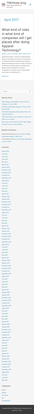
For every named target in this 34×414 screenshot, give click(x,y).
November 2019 (6, 268)
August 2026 (5, 151)
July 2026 (4, 154)
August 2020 (5, 244)
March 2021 (5, 225)
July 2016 (4, 375)
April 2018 (4, 319)
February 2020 (6, 260)
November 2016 (6, 364)
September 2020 (6, 241)
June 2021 (5, 217)
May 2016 (4, 380)
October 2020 (6, 239)
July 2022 (4, 183)
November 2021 (6, 204)
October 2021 (5, 207)
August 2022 (5, 180)
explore (4, 390)
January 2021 (5, 231)
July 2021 (4, 215)
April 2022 (4, 191)
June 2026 (5, 156)
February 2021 (6, 228)
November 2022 (6, 172)
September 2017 (6, 337)
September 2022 (6, 178)
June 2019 (5, 281)
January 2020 (6, 263)
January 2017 (5, 359)
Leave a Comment (12, 53)
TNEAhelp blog (16, 2)
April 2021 (4, 223)
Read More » (5, 76)
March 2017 (5, 353)
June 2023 (5, 159)
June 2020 (5, 249)
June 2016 (5, 377)
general (4, 53)
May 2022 (4, 188)
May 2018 (4, 316)
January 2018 (5, 327)
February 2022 (6, 196)
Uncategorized (6, 400)
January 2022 (6, 199)
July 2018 (4, 311)
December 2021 (6, 202)
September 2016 (6, 369)
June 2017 (5, 345)
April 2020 (5, 255)
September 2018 (6, 305)
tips (3, 398)
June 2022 (5, 186)
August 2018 (5, 308)
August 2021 (5, 212)
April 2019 (4, 287)
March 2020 (5, 257)
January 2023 (6, 167)
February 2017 (6, 356)
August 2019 (5, 276)
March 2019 (5, 289)
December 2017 (6, 329)
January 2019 (6, 295)
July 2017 (4, 343)
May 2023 (5, 162)
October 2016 (6, 367)
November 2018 (6, 300)
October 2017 (5, 335)
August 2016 (5, 372)
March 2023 (5, 164)
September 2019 (6, 273)
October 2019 (6, 271)
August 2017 (5, 340)
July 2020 (4, 247)
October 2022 (6, 175)
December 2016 (6, 361)
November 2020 (6, 236)
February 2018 (6, 324)
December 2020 (6, 233)
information (5, 395)
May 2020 (5, 252)
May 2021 (4, 220)
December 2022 (6, 170)
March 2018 (5, 321)
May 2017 (4, 348)
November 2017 (6, 332)
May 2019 (4, 284)
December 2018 (6, 297)
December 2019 (6, 265)
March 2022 (5, 194)
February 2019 (6, 292)
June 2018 (5, 313)
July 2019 (4, 279)
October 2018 (5, 303)
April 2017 (4, 351)
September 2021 (6, 209)
